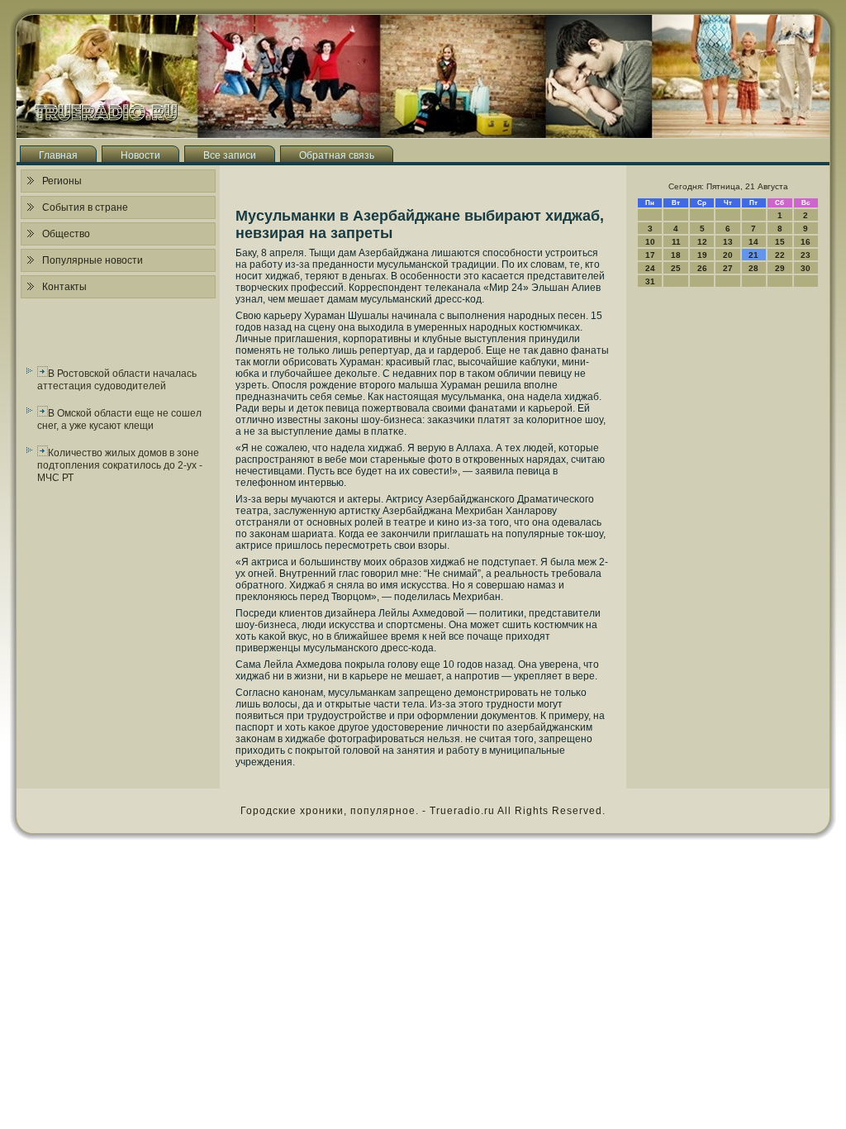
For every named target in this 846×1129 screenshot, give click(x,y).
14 (753, 241)
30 (805, 268)
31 (650, 281)
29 (780, 268)
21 (753, 255)
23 (805, 255)
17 (650, 255)
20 (728, 255)
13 (728, 241)
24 (650, 268)
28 (753, 268)
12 (702, 241)
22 (780, 255)
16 (805, 241)
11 (676, 241)
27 (728, 268)
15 (780, 241)
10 (650, 241)
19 (702, 255)
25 (676, 268)
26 (702, 268)
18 (676, 255)
